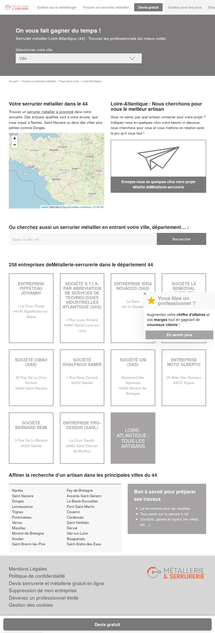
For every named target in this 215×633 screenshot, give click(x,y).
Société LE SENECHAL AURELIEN (184, 288)
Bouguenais (76, 538)
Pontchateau (21, 517)
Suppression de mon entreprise (43, 590)
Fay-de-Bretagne (80, 490)
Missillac (19, 527)
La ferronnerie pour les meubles (165, 508)
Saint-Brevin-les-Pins (28, 543)
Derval (72, 527)
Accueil (13, 81)
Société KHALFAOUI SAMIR (82, 362)
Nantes (17, 490)
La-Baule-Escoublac (82, 500)
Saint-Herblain (78, 522)
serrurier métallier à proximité (50, 111)
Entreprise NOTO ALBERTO (184, 362)
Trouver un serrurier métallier (38, 81)
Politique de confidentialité (37, 575)
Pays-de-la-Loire (69, 81)
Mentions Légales (28, 568)
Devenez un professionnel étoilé (43, 597)
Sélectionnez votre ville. (34, 49)
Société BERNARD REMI (31, 425)
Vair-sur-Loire (77, 533)
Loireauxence (22, 506)
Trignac (17, 511)
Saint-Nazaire (22, 495)
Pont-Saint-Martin (80, 506)
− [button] (14, 144)
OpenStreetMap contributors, (77, 207)
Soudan (18, 538)
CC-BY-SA (98, 207)
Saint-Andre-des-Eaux (84, 543)
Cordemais (75, 517)
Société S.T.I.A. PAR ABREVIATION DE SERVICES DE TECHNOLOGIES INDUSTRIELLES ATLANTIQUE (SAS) (82, 295)
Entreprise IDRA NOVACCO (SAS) (133, 285)
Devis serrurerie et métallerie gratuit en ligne (56, 583)
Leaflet (44, 207)
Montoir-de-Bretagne (28, 533)
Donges (18, 500)
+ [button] (14, 138)
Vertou (17, 522)
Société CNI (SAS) (133, 362)
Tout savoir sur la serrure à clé (164, 513)
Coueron (73, 511)
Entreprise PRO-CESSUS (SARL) (82, 425)
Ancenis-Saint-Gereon (84, 495)
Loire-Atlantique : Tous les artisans (133, 438)
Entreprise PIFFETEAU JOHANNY (31, 288)
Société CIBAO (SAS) (31, 362)
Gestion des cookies (31, 604)
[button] (57, 7)
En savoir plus (179, 334)
